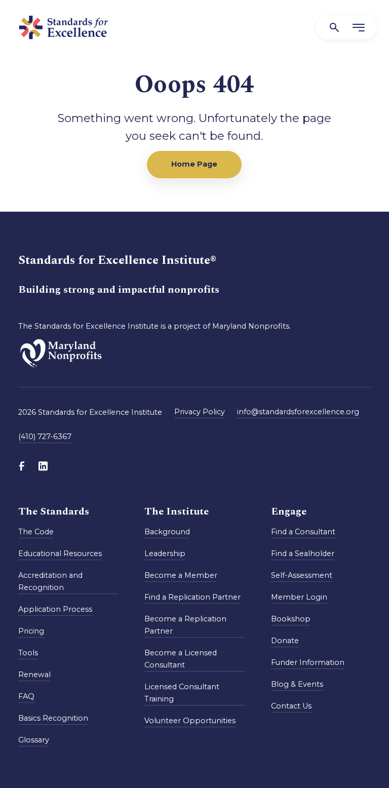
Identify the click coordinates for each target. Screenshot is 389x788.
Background (167, 531)
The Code (36, 531)
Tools (28, 652)
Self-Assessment (301, 575)
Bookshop (290, 618)
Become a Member (180, 575)
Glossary (33, 739)
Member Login (299, 597)
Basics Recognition (53, 718)
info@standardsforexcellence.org (298, 411)
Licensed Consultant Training (181, 692)
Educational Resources (60, 553)
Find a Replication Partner (192, 597)
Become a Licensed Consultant (180, 658)
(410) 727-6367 (44, 436)
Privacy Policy (199, 411)
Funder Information (307, 662)
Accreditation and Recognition (50, 581)
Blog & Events (297, 684)
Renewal (34, 674)
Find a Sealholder (302, 553)
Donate (285, 640)
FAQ (26, 696)
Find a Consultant (303, 531)
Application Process (55, 609)
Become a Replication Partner (185, 625)
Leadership (164, 553)
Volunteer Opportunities (190, 720)
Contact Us (291, 706)
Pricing (31, 631)
